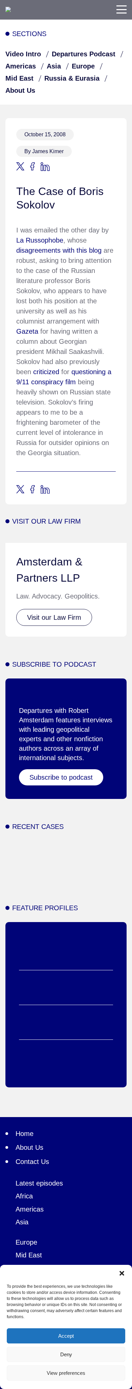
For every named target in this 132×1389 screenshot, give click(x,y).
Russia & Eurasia (72, 78)
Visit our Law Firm (54, 617)
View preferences (66, 1373)
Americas (20, 66)
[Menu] (121, 9)
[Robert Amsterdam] (8, 9)
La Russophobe (39, 240)
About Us (20, 90)
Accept (66, 1336)
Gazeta (27, 331)
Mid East (19, 78)
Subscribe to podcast (61, 777)
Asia (54, 66)
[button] (121, 1273)
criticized (46, 372)
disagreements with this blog (59, 250)
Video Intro (23, 54)
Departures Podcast (83, 54)
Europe (83, 66)
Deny (66, 1354)
